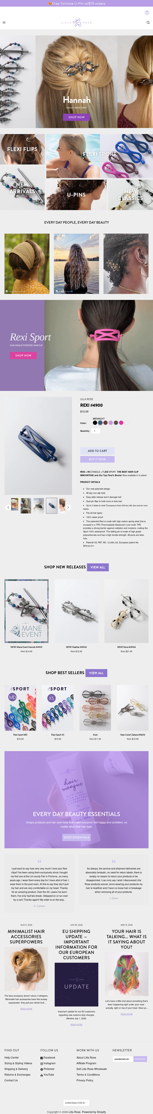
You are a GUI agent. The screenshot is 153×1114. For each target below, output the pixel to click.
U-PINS (76, 195)
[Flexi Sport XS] (58, 708)
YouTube (48, 1074)
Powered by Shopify (94, 1112)
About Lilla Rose (86, 1057)
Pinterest (48, 1069)
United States (75, 1103)
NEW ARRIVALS (22, 188)
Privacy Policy (84, 1080)
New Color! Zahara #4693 (132, 734)
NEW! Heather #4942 (76, 647)
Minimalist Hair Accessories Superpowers (26, 937)
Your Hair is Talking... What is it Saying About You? (127, 939)
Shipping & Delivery (16, 1069)
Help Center (11, 1057)
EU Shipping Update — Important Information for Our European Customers (76, 945)
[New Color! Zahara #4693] (133, 708)
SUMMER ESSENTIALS (99, 160)
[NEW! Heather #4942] (77, 611)
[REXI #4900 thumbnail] (12, 504)
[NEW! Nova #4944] (126, 611)
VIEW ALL (98, 567)
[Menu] (4, 22)
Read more (103, 3)
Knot (95, 734)
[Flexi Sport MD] (20, 708)
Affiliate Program (86, 1063)
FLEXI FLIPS (22, 149)
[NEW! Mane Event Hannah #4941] (26, 611)
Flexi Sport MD (20, 734)
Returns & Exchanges (17, 1074)
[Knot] (95, 708)
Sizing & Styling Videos (18, 1063)
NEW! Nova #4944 (126, 647)
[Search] (148, 22)
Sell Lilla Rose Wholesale (91, 1069)
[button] (71, 291)
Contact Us (11, 1080)
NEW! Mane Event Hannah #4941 (26, 647)
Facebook (49, 1057)
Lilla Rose (86, 399)
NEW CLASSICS (130, 195)
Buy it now (97, 459)
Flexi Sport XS (57, 734)
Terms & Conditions (88, 1074)
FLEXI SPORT (99, 154)
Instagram (49, 1063)
